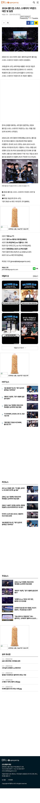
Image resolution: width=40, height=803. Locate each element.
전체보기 (35, 276)
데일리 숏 (5, 276)
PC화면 (10, 780)
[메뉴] (38, 2)
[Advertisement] (20, 101)
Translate (35, 18)
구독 (37, 268)
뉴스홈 (4, 780)
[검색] (34, 2)
